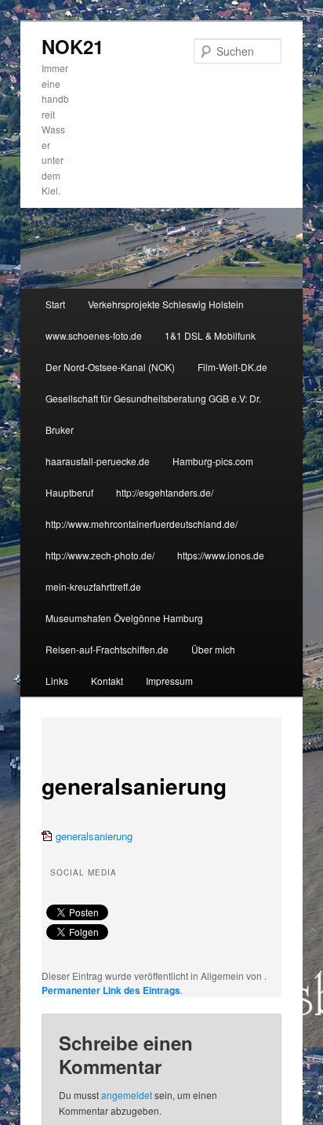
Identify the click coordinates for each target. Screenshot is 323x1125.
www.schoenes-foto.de (93, 335)
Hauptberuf (69, 492)
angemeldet (126, 1094)
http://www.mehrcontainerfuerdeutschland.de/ (141, 523)
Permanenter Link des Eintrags (111, 990)
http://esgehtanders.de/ (164, 492)
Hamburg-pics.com (212, 461)
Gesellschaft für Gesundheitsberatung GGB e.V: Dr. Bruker (153, 413)
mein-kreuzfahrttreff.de (93, 586)
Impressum (169, 680)
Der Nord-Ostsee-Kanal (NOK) (110, 366)
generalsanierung (94, 835)
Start (55, 304)
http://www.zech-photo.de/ (99, 555)
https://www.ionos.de (220, 555)
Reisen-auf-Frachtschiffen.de (107, 649)
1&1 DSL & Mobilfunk (210, 335)
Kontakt (107, 680)
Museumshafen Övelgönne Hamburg (124, 617)
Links (56, 680)
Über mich (213, 649)
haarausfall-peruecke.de (97, 461)
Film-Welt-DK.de (232, 366)
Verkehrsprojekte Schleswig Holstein (166, 304)
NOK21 (72, 46)
